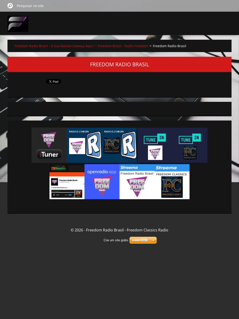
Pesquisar (10, 5)
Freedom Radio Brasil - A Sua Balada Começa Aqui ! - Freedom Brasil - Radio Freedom (81, 46)
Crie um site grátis (116, 240)
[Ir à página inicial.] (17, 26)
